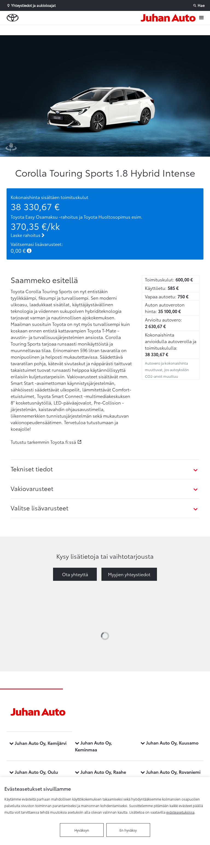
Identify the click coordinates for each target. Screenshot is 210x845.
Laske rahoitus (26, 235)
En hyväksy (128, 830)
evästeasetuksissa (180, 812)
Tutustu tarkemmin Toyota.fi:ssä (43, 442)
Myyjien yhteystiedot (129, 574)
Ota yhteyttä (75, 574)
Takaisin (33, 29)
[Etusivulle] (168, 18)
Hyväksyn (81, 830)
